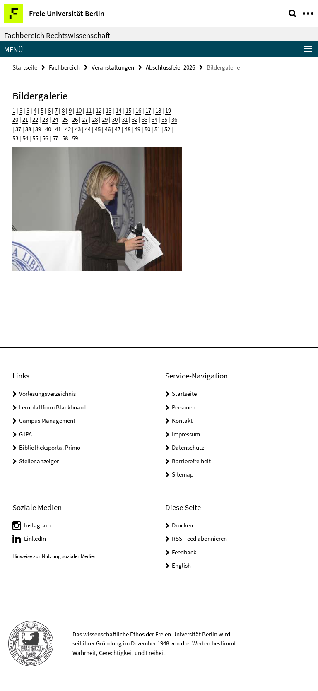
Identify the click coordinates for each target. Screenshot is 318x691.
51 (157, 129)
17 (148, 110)
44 (88, 129)
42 (68, 129)
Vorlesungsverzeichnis (47, 393)
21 (25, 119)
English (181, 565)
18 (158, 110)
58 (65, 138)
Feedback (184, 552)
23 (45, 119)
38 (28, 129)
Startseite (24, 67)
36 (174, 119)
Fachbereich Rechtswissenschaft (57, 35)
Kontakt (182, 420)
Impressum (186, 434)
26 (75, 119)
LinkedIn (35, 538)
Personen (183, 407)
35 (164, 119)
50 (147, 129)
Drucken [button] (182, 525)
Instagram (37, 525)
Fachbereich (64, 67)
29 (105, 119)
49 (137, 129)
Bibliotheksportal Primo (49, 447)
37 (18, 129)
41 (58, 129)
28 (95, 119)
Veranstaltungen (113, 67)
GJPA (25, 434)
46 (108, 129)
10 (79, 110)
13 (108, 110)
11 (89, 110)
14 (118, 110)
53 (15, 138)
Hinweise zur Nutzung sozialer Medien (54, 556)
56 (45, 138)
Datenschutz (188, 447)
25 (65, 119)
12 (98, 110)
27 (85, 119)
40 (48, 129)
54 (25, 138)
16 (138, 110)
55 (35, 138)
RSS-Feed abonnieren (199, 538)
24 (55, 119)
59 (75, 138)
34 (154, 119)
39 (38, 129)
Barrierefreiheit (191, 461)
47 (117, 129)
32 (134, 119)
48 (127, 129)
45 (98, 129)
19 (168, 110)
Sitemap (182, 474)
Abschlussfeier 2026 (170, 67)
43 (78, 129)
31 (125, 119)
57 (55, 138)
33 (144, 119)
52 (167, 129)
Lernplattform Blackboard (52, 407)
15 (128, 110)
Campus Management (47, 420)
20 (15, 119)
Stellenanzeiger (39, 461)
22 (35, 119)
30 (115, 119)
